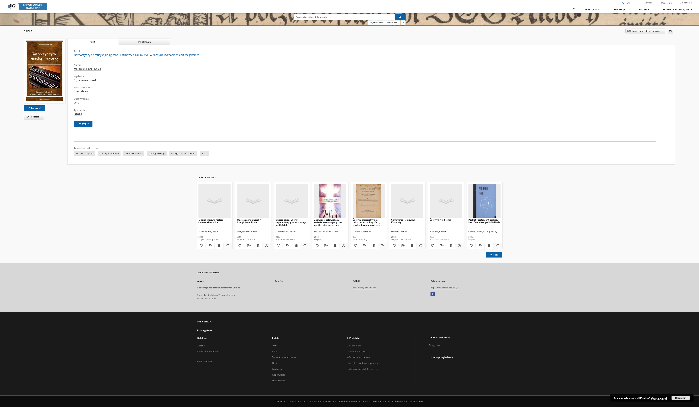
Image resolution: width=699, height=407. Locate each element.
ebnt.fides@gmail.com (364, 287)
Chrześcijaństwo (133, 153)
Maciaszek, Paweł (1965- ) (87, 68)
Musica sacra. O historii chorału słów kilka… (211, 221)
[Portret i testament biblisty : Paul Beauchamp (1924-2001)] (484, 201)
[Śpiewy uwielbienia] (446, 201)
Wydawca (277, 368)
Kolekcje (619, 9)
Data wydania (279, 380)
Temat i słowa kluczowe (284, 357)
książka (78, 113)
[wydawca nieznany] (85, 80)
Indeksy (644, 9)
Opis (274, 363)
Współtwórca (278, 374)
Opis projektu (354, 345)
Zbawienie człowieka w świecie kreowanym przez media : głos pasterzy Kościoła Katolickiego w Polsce (328, 222)
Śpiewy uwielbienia (440, 219)
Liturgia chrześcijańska (183, 153)
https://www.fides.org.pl (443, 287)
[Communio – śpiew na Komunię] (407, 201)
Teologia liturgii (157, 153)
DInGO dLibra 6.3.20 (332, 401)
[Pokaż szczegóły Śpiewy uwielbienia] (459, 245)
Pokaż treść (34, 108)
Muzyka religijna (84, 153)
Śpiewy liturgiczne (109, 153)
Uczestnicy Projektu (357, 351)
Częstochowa (81, 91)
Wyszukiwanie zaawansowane (383, 22)
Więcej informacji (659, 398)
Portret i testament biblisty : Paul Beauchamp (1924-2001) (484, 221)
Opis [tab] (92, 42)
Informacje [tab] (144, 41)
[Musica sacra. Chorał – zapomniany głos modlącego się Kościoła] (292, 201)
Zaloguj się (686, 2)
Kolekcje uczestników (208, 351)
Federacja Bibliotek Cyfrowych (362, 368)
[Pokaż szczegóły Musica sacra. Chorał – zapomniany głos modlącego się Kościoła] (304, 245)
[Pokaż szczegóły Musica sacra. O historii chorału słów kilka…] (227, 245)
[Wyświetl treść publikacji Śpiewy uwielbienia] (450, 245)
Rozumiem (680, 398)
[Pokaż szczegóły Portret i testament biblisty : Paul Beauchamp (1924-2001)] (497, 245)
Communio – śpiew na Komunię (403, 221)
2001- (204, 153)
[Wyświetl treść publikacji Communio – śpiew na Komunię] (411, 245)
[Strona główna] (574, 9)
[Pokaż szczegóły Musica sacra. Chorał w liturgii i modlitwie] (266, 245)
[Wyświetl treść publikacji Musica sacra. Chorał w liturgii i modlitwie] (257, 245)
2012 (76, 102)
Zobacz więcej (204, 360)
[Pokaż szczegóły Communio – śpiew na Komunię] (420, 245)
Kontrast (648, 2)
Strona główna (204, 330)
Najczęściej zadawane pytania (362, 363)
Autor (275, 351)
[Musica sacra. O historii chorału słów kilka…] (214, 201)
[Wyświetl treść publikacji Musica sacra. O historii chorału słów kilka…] (219, 245)
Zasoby (201, 345)
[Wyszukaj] (400, 17)
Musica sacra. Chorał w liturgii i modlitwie (249, 221)
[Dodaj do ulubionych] (670, 31)
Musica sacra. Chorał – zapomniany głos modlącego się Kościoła (291, 222)
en (628, 3)
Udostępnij (667, 2)
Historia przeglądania (677, 9)
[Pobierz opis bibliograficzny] (210, 245)
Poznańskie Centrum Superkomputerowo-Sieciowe (396, 401)
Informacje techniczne (358, 357)
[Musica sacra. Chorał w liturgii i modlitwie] (253, 201)
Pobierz (34, 116)
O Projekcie (592, 9)
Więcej (494, 254)
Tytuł (274, 345)
